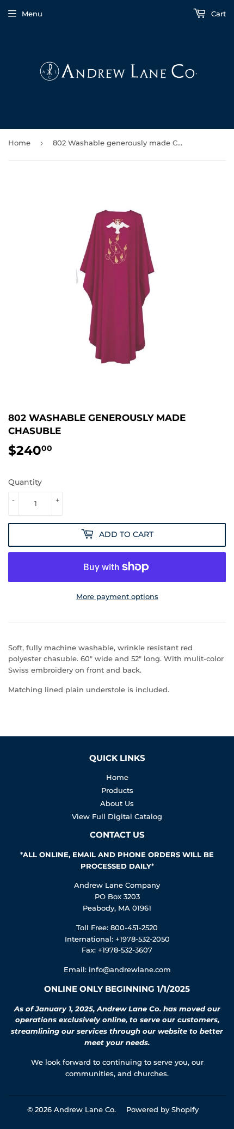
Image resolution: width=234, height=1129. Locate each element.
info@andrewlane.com (130, 969)
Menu (32, 13)
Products (117, 790)
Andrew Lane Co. (85, 1109)
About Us (117, 803)
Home (19, 142)
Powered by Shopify (162, 1109)
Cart (217, 13)
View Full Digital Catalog (117, 816)
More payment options (117, 596)
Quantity (25, 482)
